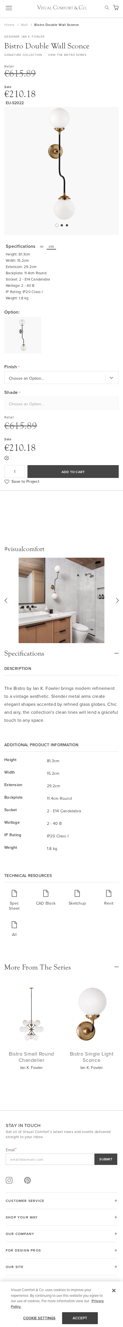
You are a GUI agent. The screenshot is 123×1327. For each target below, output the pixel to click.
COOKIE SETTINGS (39, 1318)
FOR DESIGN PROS (23, 1250)
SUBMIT (105, 1159)
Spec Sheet (14, 905)
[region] (61, 1304)
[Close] (114, 1290)
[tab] (61, 650)
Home (9, 24)
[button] (56, 225)
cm (51, 246)
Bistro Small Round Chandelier (31, 1057)
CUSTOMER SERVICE (25, 1200)
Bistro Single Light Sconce (91, 1057)
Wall (25, 24)
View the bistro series (67, 55)
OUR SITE (15, 1266)
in (42, 246)
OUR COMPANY (20, 1233)
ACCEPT (80, 1318)
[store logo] (61, 7)
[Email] (61, 1159)
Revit (108, 903)
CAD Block (45, 903)
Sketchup (77, 903)
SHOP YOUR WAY (22, 1217)
